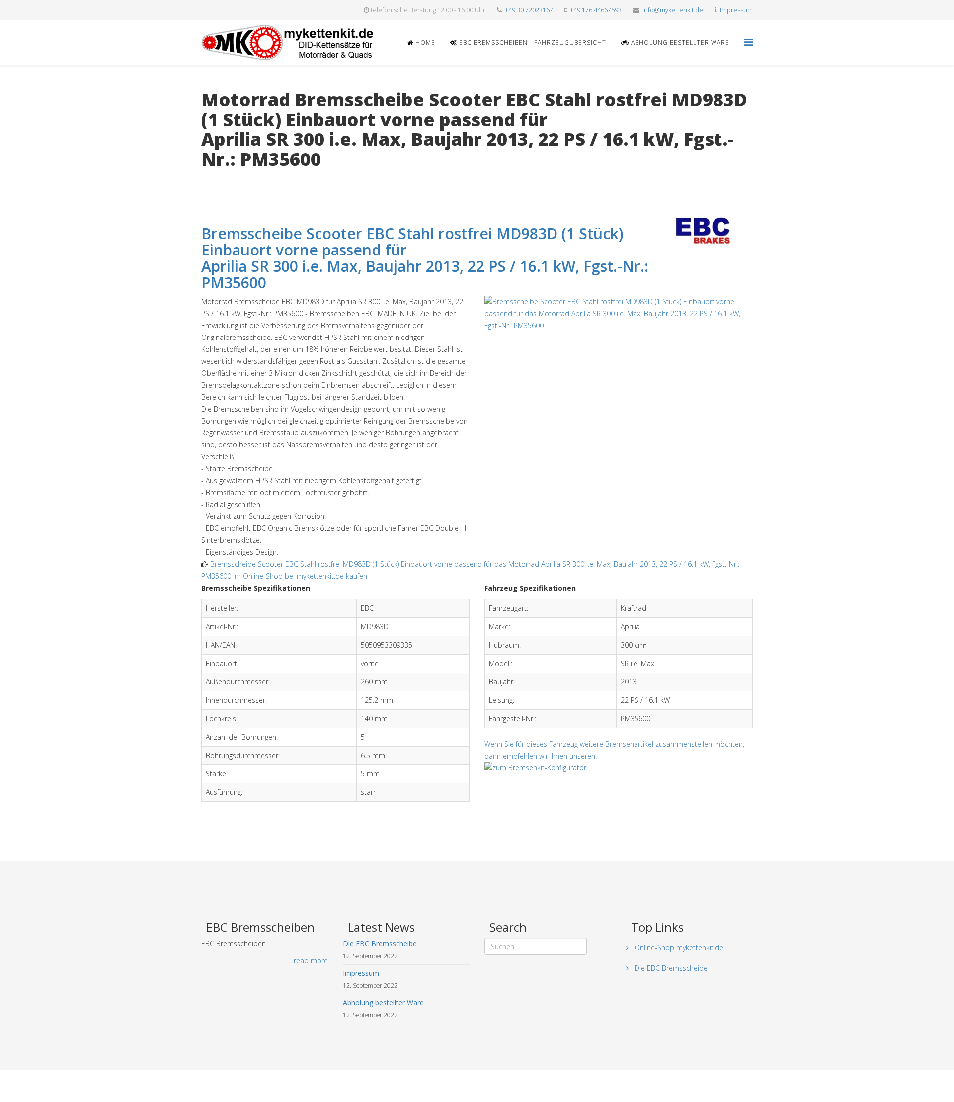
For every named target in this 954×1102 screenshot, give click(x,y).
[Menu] (748, 42)
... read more (307, 960)
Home (424, 42)
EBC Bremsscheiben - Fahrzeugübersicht (531, 42)
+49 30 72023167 (529, 10)
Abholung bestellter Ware (679, 42)
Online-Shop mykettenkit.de (678, 947)
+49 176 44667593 (596, 10)
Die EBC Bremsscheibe (670, 968)
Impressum (736, 10)
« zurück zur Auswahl (234, 179)
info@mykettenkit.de (672, 10)
